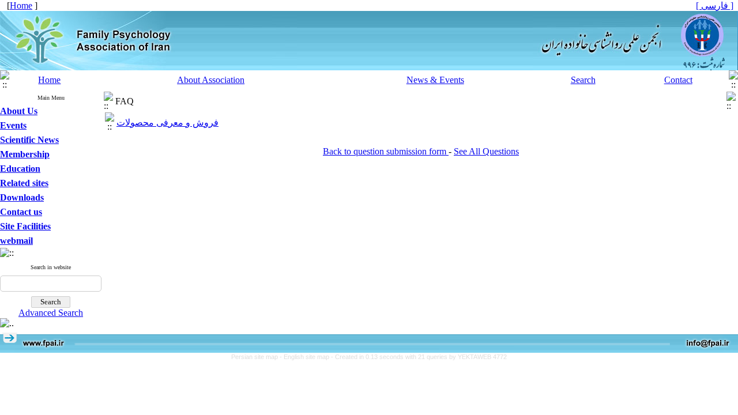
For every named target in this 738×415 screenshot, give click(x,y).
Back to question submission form (386, 151)
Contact (678, 80)
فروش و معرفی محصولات (167, 122)
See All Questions (486, 151)
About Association (210, 80)
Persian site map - (257, 356)
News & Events (435, 80)
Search (583, 80)
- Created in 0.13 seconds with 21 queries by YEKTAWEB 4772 (419, 356)
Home (49, 80)
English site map (307, 356)
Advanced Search (50, 313)
